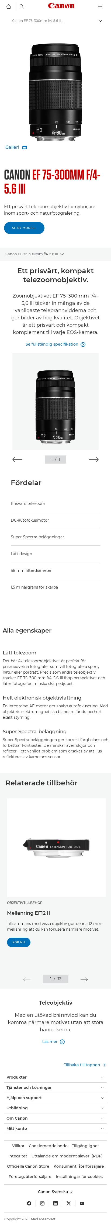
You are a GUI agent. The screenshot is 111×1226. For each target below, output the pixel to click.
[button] (17, 459)
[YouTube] (82, 1203)
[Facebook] (29, 1203)
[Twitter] (69, 1203)
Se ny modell (24, 228)
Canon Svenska (53, 1191)
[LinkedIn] (55, 1203)
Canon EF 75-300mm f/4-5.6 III (31, 254)
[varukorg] (8, 6)
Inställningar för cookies (79, 1176)
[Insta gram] (42, 1203)
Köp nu (18, 942)
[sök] (22, 6)
